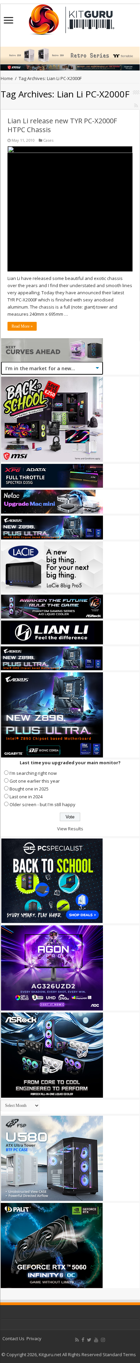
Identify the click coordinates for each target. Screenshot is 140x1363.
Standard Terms (119, 1354)
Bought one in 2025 (29, 789)
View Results (70, 829)
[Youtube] (96, 1340)
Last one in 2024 (26, 797)
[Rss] (77, 1340)
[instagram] (103, 1340)
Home (7, 78)
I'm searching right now (33, 773)
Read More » (22, 326)
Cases (48, 140)
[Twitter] (89, 1340)
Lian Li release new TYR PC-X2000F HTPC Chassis (62, 125)
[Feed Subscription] (136, 105)
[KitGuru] (70, 17)
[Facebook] (83, 1340)
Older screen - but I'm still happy (42, 804)
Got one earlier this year (35, 781)
